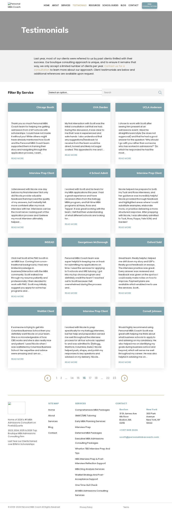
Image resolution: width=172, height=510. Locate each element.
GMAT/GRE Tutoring (85, 415)
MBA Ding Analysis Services (89, 469)
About (55, 5)
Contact (133, 5)
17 (90, 378)
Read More (17, 158)
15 (78, 378)
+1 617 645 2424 (128, 430)
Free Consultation (149, 5)
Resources (94, 5)
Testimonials (80, 5)
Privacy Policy (86, 507)
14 (72, 378)
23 (114, 378)
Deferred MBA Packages (88, 432)
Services (65, 5)
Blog (123, 5)
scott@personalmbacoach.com (139, 437)
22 (108, 378)
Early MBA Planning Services (90, 421)
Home (47, 5)
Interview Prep (83, 427)
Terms (126, 507)
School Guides (110, 5)
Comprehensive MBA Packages (92, 409)
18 (96, 378)
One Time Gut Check (86, 485)
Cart (160, 5)
